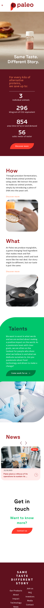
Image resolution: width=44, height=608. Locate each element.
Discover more (22, 146)
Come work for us (19, 373)
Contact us (22, 530)
